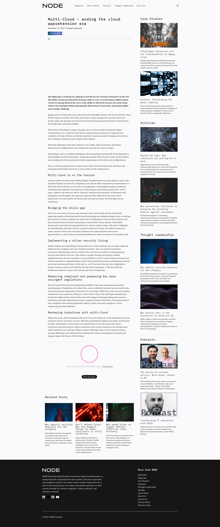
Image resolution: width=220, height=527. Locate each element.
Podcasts (107, 6)
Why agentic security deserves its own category (59, 427)
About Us (142, 496)
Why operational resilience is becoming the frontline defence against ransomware (158, 209)
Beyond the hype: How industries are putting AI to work (158, 158)
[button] (178, 5)
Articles (141, 6)
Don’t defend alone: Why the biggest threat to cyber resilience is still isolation (89, 429)
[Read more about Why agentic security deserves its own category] (59, 412)
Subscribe (142, 475)
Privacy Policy (144, 502)
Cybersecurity (55, 33)
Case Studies (93, 6)
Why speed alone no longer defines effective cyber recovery (118, 428)
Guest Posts (143, 493)
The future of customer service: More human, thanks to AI (157, 375)
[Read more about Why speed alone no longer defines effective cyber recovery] (120, 412)
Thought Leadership (123, 6)
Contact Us (142, 499)
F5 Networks (108, 366)
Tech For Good (144, 505)
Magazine (79, 6)
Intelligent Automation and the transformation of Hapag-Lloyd (158, 54)
